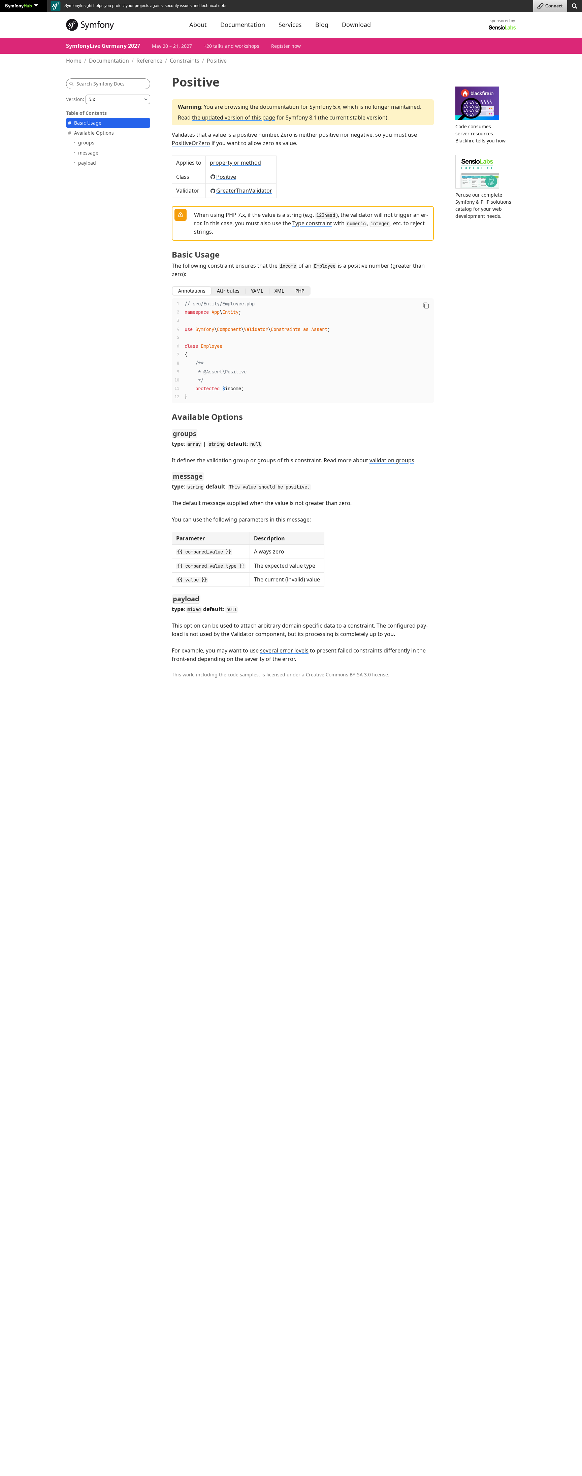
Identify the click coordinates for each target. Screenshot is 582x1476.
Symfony (18, 5)
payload (87, 163)
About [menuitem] (198, 25)
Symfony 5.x (325, 106)
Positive (226, 176)
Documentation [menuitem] (242, 25)
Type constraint (312, 223)
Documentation (109, 60)
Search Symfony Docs (100, 83)
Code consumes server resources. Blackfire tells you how (480, 133)
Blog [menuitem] (321, 25)
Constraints (184, 60)
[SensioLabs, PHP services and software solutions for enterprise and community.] (502, 27)
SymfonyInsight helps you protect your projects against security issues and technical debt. (145, 5)
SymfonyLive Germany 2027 (103, 45)
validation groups (391, 460)
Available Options (94, 133)
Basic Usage (87, 123)
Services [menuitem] (290, 25)
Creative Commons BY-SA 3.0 (338, 674)
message (88, 152)
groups (86, 142)
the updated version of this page (233, 117)
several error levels (284, 650)
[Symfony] (121, 25)
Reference (149, 60)
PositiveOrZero (191, 143)
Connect (553, 5)
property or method (235, 162)
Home (74, 60)
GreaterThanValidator (244, 190)
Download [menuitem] (356, 25)
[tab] (191, 291)
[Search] (574, 5)
